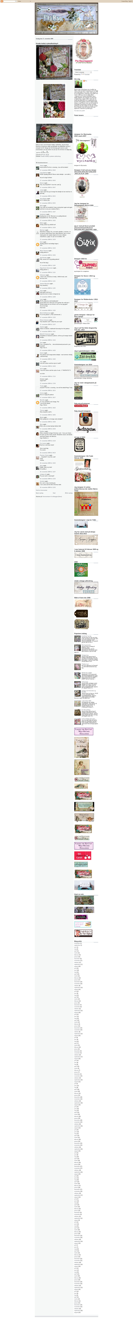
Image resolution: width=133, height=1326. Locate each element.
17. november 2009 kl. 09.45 (47, 180)
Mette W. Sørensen (45, 334)
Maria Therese (44, 250)
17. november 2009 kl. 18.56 (47, 415)
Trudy (41, 386)
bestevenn (43, 214)
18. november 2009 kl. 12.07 (47, 471)
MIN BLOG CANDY (87, 673)
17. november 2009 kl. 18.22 (47, 407)
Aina (41, 465)
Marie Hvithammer (45, 313)
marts (75, 953)
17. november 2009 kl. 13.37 (47, 324)
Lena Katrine (43, 172)
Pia (86, 81)
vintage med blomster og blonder (89, 691)
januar (76, 956)
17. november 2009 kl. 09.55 (47, 203)
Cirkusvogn (85, 682)
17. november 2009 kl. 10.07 (47, 211)
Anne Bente (43, 198)
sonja (41, 190)
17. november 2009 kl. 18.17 (47, 397)
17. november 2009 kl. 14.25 (47, 350)
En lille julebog (86, 710)
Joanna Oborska (44, 283)
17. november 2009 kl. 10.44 (47, 248)
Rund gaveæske (86, 645)
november (77, 943)
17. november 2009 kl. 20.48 (47, 429)
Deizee (42, 183)
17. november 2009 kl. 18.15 (47, 390)
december (77, 958)
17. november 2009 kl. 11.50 (47, 288)
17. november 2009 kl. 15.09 (47, 359)
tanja (41, 290)
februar (76, 955)
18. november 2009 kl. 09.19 (47, 452)
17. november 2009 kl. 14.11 (47, 331)
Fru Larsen (43, 443)
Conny (42, 393)
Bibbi (41, 223)
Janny (41, 165)
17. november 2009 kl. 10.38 (47, 227)
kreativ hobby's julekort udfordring (51, 156)
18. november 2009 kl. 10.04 (47, 463)
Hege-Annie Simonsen (46, 268)
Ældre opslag (68, 493)
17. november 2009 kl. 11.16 (47, 272)
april (75, 951)
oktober (76, 962)
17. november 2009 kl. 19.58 (47, 421)
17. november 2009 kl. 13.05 (47, 310)
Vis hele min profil (79, 110)
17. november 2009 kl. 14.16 (47, 340)
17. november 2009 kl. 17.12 (47, 376)
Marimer (42, 230)
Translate (86, 74)
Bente (41, 417)
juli (75, 968)
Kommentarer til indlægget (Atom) (52, 496)
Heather (42, 431)
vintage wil (43, 474)
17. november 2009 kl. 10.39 (47, 239)
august (76, 966)
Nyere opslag (39, 493)
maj (75, 949)
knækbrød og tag (86, 636)
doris (41, 368)
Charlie (42, 327)
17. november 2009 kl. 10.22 (47, 220)
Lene (41, 299)
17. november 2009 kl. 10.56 (47, 255)
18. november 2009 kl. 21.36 (47, 478)
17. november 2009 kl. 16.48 (47, 366)
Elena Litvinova (44, 320)
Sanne (42, 353)
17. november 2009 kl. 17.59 (47, 383)
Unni (41, 242)
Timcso (42, 410)
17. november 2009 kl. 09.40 (47, 170)
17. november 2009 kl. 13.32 (47, 317)
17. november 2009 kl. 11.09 (47, 265)
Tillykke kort (85, 664)
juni (75, 947)
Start (54, 493)
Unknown (42, 275)
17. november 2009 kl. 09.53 (47, 196)
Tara (41, 342)
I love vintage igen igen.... (89, 718)
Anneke (42, 481)
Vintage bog (85, 655)
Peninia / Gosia (44, 455)
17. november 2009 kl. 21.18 (47, 440)
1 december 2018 (86, 701)
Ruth (41, 205)
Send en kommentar (41, 490)
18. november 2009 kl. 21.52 (47, 487)
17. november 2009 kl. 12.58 (47, 297)
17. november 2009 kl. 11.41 (47, 281)
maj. (41, 361)
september (77, 945)
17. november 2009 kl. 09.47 (47, 187)
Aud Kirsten (43, 257)
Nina (41, 424)
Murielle (42, 400)
